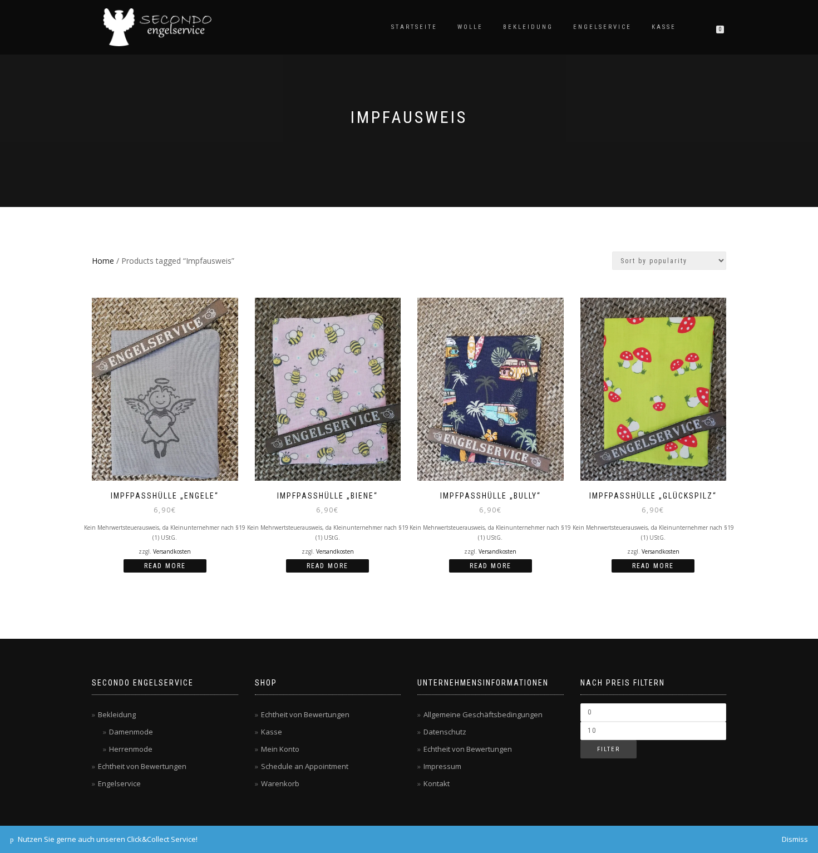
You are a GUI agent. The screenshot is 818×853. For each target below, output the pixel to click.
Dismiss (795, 839)
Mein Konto (280, 749)
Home (103, 260)
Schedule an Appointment (304, 766)
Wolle (470, 27)
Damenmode (131, 732)
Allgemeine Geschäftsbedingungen (483, 714)
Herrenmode (130, 749)
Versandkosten (172, 551)
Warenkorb (280, 783)
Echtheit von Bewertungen (142, 766)
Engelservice (602, 27)
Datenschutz (444, 732)
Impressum (442, 766)
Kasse (664, 27)
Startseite (414, 27)
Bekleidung (528, 27)
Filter (608, 749)
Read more (165, 566)
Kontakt (436, 783)
